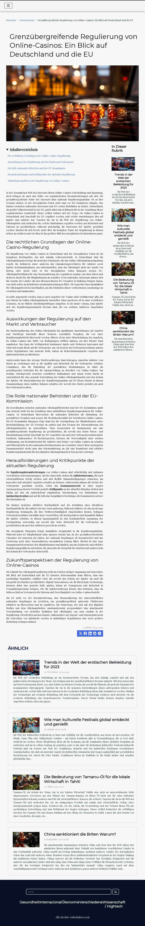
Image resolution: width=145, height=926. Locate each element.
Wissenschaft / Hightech (113, 904)
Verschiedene (91, 902)
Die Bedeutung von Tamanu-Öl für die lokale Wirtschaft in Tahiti (123, 286)
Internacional (27, 20)
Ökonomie (70, 902)
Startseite (11, 20)
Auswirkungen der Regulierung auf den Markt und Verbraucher (41, 161)
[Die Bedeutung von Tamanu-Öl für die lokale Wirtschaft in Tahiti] (123, 269)
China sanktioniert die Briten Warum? (123, 331)
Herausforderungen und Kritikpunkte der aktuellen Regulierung (41, 174)
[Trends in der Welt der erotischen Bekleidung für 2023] (123, 164)
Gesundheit (29, 902)
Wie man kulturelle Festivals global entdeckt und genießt (123, 232)
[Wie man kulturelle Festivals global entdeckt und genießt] (123, 215)
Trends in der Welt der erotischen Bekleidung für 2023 (123, 181)
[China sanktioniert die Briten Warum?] (123, 317)
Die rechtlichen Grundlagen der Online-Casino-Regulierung (39, 155)
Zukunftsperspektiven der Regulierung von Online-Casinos (38, 180)
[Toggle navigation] (8, 5)
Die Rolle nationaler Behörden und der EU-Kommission (36, 168)
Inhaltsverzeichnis (24, 149)
